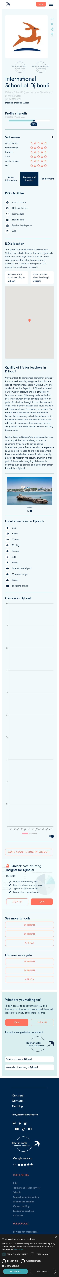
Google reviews (22, 1179)
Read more (18, 1249)
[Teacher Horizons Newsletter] (30, 1150)
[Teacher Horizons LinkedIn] (25, 1144)
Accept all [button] (15, 1271)
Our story (17, 1116)
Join (41, 4)
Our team (17, 1121)
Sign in (17, 922)
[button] (29, 321)
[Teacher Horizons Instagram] (13, 1144)
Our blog (17, 1127)
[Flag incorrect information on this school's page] (52, 24)
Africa (29, 963)
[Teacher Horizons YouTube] (16, 1150)
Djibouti (29, 946)
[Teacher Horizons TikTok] (23, 1150)
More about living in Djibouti (29, 873)
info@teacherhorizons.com (25, 1135)
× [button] (56, 1237)
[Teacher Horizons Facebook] (19, 1144)
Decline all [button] (43, 1271)
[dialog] (29, 1255)
